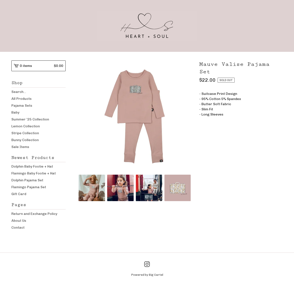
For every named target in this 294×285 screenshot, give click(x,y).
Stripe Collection (25, 133)
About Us (18, 221)
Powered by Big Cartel (147, 275)
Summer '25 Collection (30, 119)
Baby (15, 112)
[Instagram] (147, 264)
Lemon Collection (25, 126)
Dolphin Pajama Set (27, 180)
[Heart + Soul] (147, 26)
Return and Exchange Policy (34, 214)
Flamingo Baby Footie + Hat (33, 173)
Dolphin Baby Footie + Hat (32, 166)
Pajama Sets (21, 105)
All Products (21, 99)
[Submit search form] (62, 92)
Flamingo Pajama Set (28, 187)
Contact (18, 227)
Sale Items (20, 147)
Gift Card (18, 194)
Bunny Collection (25, 140)
